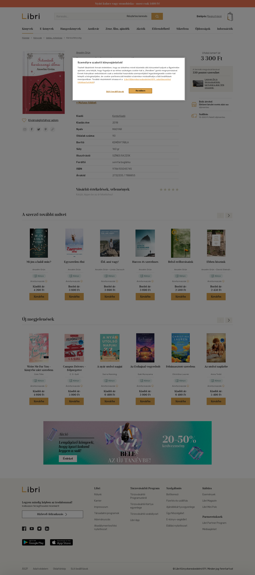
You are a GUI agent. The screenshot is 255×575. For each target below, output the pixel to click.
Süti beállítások (115, 91)
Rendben (140, 90)
